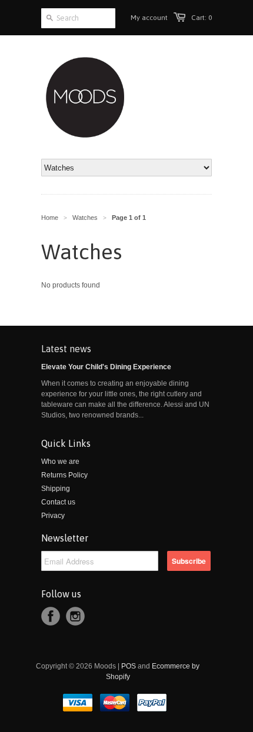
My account (149, 18)
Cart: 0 (201, 18)
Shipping (55, 488)
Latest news (66, 348)
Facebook (50, 616)
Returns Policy (64, 475)
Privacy (53, 516)
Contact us (58, 502)
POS (128, 666)
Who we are (60, 461)
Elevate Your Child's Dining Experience (106, 367)
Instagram (75, 616)
